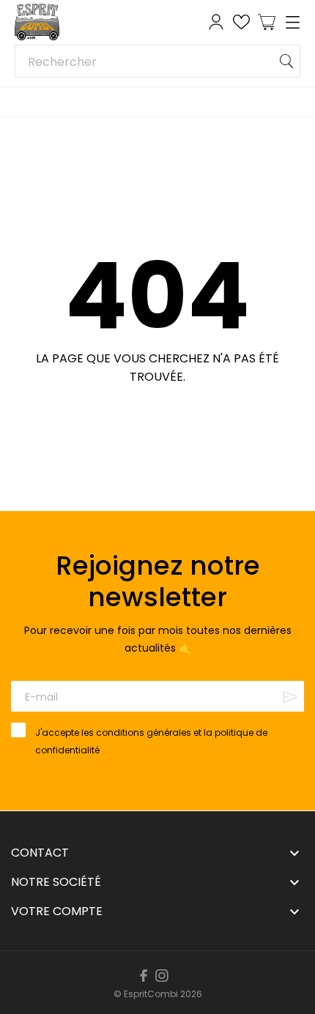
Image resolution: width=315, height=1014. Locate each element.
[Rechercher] (286, 61)
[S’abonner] (290, 696)
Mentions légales (151, 968)
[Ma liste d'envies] (241, 22)
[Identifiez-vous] (216, 22)
